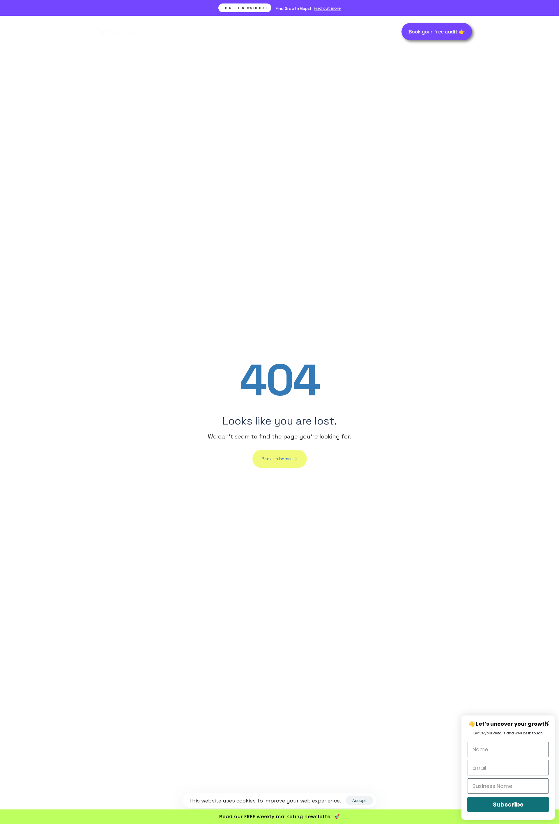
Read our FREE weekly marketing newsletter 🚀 (279, 816)
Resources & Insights (316, 32)
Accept (359, 800)
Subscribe (508, 804)
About (277, 32)
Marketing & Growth (228, 32)
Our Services (183, 32)
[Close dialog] (547, 723)
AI (260, 32)
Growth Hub (360, 32)
